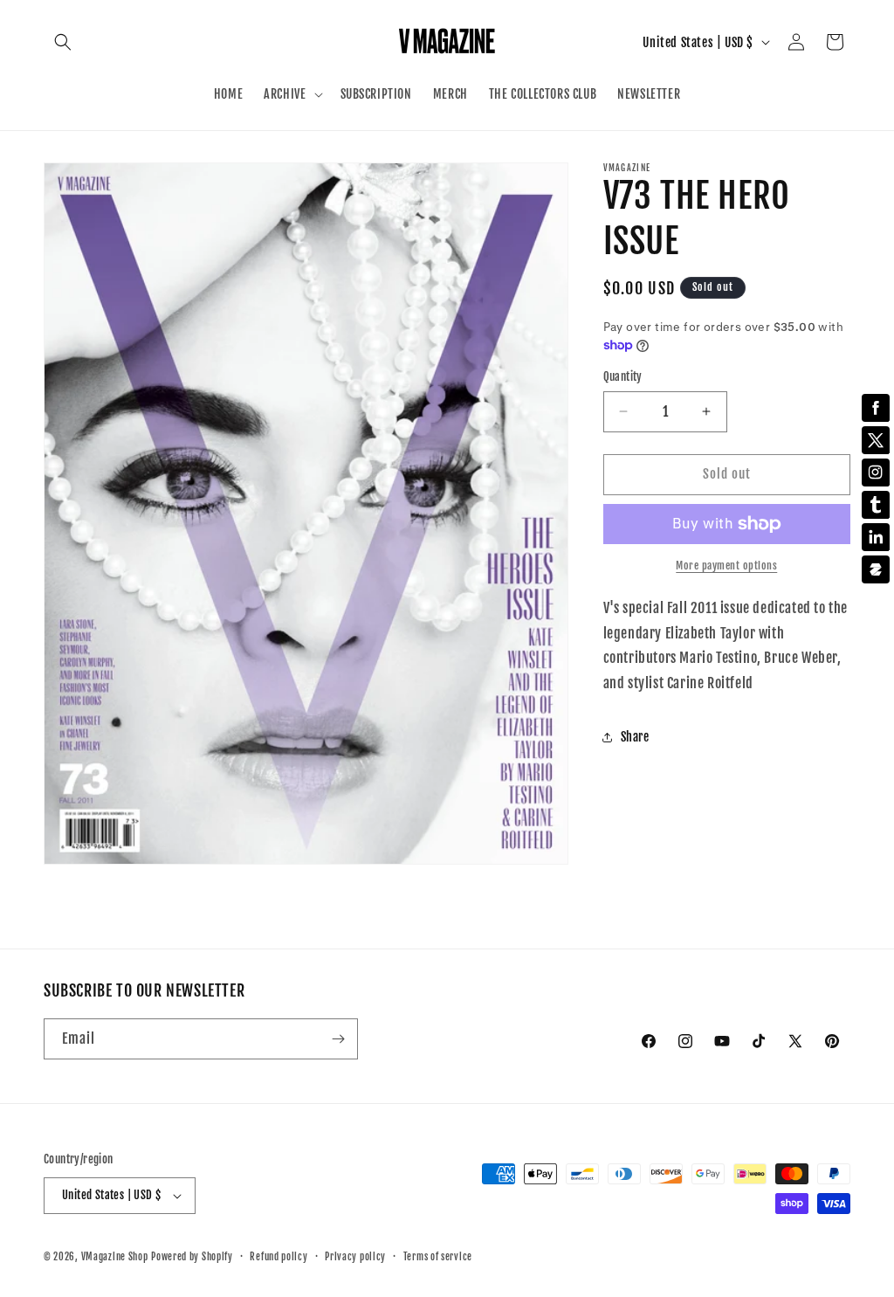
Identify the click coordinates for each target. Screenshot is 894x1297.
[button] (63, 42)
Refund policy (278, 1257)
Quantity (623, 376)
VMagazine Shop (114, 1257)
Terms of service (437, 1257)
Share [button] (635, 736)
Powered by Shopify (192, 1257)
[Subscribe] (338, 1038)
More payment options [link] (726, 565)
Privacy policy (355, 1257)
